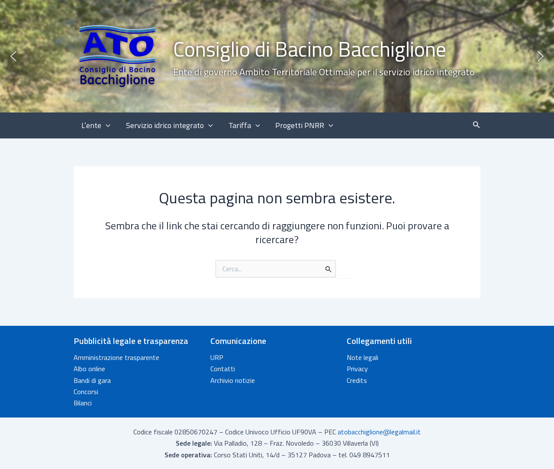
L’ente (91, 125)
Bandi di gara (92, 380)
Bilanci (83, 403)
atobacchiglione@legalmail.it (379, 432)
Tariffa (240, 125)
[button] (277, 56)
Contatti (222, 368)
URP (216, 357)
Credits (357, 380)
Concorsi (86, 391)
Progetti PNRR (299, 125)
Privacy (357, 368)
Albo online (89, 368)
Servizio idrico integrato (165, 125)
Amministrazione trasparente (116, 357)
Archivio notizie (232, 380)
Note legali (362, 357)
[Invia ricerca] (328, 268)
